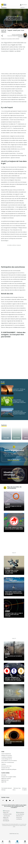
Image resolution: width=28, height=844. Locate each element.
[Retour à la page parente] (4, 6)
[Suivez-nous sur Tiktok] (13, 800)
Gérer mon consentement (7, 762)
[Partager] (2, 36)
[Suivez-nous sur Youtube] (10, 800)
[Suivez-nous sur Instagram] (6, 800)
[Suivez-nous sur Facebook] (3, 800)
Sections (23, 7)
